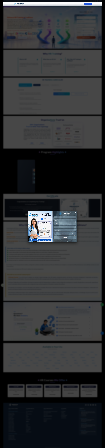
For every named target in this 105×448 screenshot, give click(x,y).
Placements (65, 3)
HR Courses (57, 3)
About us (72, 3)
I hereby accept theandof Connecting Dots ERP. (64, 233)
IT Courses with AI (47, 3)
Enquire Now (89, 3)
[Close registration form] (75, 212)
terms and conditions (64, 233)
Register (65, 237)
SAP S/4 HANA (37, 3)
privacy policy (71, 233)
